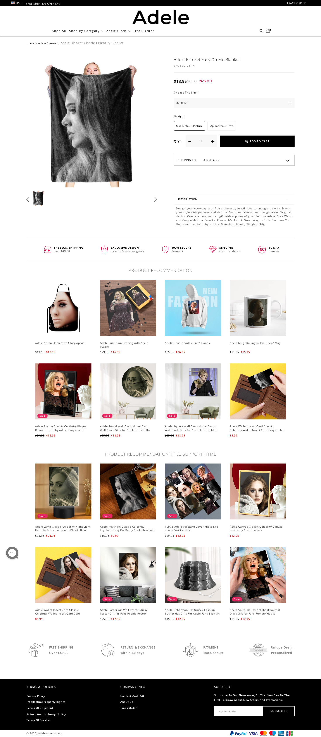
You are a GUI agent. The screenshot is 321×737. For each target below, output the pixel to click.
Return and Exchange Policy (46, 714)
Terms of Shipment (39, 708)
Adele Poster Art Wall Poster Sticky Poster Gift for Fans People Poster (123, 611)
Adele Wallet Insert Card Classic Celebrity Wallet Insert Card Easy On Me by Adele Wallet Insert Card (257, 430)
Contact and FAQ (132, 696)
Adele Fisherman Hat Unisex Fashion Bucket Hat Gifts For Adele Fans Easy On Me (192, 613)
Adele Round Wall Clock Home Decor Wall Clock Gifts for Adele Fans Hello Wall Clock (125, 430)
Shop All (59, 31)
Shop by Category (85, 31)
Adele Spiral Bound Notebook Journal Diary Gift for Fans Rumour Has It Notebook (255, 613)
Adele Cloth (117, 31)
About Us (126, 702)
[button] (36, 121)
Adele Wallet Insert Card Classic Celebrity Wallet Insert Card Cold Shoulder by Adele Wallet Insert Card (60, 613)
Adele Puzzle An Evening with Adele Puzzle (124, 344)
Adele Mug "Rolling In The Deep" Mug (255, 343)
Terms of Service (38, 720)
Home (30, 43)
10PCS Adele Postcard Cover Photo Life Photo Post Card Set (191, 528)
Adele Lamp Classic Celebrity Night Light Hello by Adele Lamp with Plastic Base (62, 528)
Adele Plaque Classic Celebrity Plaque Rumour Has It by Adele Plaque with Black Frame (61, 430)
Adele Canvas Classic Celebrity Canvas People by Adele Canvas (256, 528)
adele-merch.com (50, 733)
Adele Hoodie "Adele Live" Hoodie (188, 343)
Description (187, 199)
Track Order (143, 31)
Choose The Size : (186, 92)
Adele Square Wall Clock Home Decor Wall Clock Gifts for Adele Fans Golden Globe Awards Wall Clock (191, 430)
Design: (179, 116)
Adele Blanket (47, 43)
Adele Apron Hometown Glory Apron (60, 343)
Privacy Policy (35, 696)
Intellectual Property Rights (45, 702)
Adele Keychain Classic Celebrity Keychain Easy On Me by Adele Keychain (127, 528)
